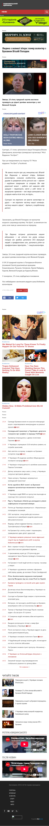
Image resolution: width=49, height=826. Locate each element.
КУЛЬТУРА (12, 796)
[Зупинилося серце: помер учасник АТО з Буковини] (8, 724)
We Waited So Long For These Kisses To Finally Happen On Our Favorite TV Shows (23, 345)
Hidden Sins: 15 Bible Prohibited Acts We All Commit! (22, 407)
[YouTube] (8, 811)
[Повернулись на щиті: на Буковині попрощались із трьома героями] (8, 703)
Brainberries (6, 341)
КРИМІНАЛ (12, 793)
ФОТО (12, 805)
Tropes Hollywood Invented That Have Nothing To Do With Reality (11, 369)
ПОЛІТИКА (12, 790)
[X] (12, 811)
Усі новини (23, 667)
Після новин (9, 757)
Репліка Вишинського (14, 732)
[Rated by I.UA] (17, 819)
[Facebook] (4, 811)
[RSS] (16, 811)
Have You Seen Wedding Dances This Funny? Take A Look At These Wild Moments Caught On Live (35, 370)
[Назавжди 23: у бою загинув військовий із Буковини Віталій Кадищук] (8, 693)
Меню (4, 12)
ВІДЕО (12, 802)
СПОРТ (12, 799)
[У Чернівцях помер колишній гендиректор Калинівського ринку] (8, 714)
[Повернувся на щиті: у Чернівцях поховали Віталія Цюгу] (8, 682)
